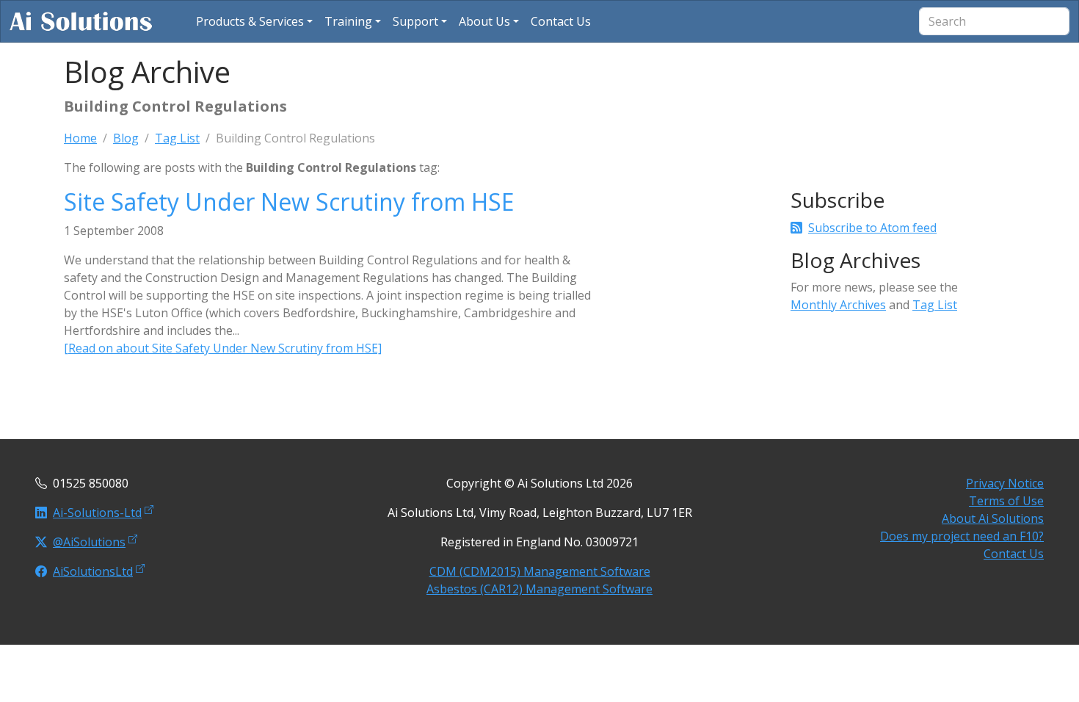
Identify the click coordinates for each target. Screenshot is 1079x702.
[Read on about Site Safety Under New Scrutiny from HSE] (223, 348)
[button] (254, 21)
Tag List (177, 138)
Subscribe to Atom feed (872, 228)
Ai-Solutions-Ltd (97, 512)
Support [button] (415, 21)
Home (80, 138)
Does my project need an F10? (962, 536)
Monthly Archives (838, 305)
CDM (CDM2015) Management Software (539, 571)
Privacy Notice (1005, 483)
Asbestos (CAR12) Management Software (539, 589)
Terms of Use (1006, 501)
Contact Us (1014, 554)
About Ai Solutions (993, 518)
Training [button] (348, 21)
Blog (126, 138)
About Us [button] (484, 21)
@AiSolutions (89, 542)
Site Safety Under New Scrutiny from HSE (289, 201)
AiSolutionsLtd (93, 571)
